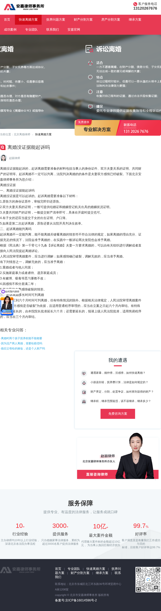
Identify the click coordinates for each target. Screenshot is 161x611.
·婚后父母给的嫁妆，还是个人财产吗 (22, 348)
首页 (7, 19)
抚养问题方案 (55, 19)
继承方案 (135, 19)
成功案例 (10, 29)
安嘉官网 (74, 29)
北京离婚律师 (22, 134)
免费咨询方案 (117, 413)
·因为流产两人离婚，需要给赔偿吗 (21, 343)
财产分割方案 (83, 19)
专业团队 (31, 29)
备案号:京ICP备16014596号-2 (76, 600)
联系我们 (52, 29)
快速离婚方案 (28, 19)
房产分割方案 (110, 19)
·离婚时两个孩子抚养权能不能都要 (21, 338)
